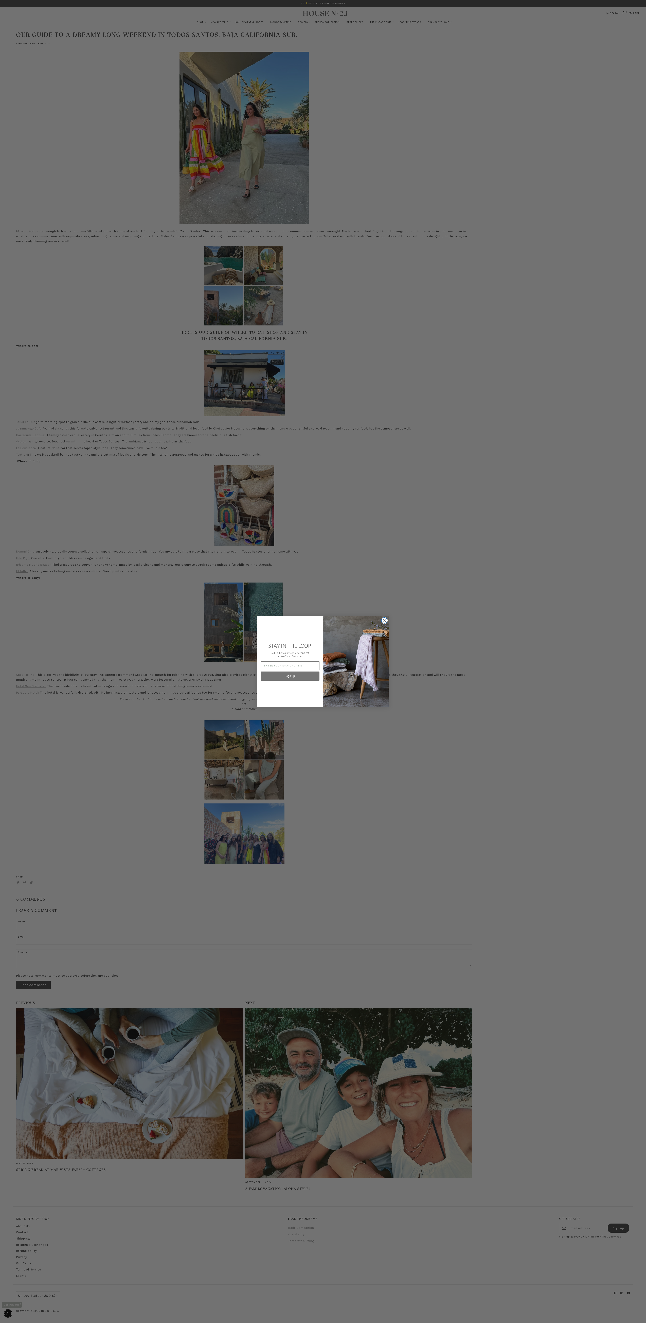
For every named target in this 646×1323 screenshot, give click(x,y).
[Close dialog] (384, 620)
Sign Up (290, 676)
